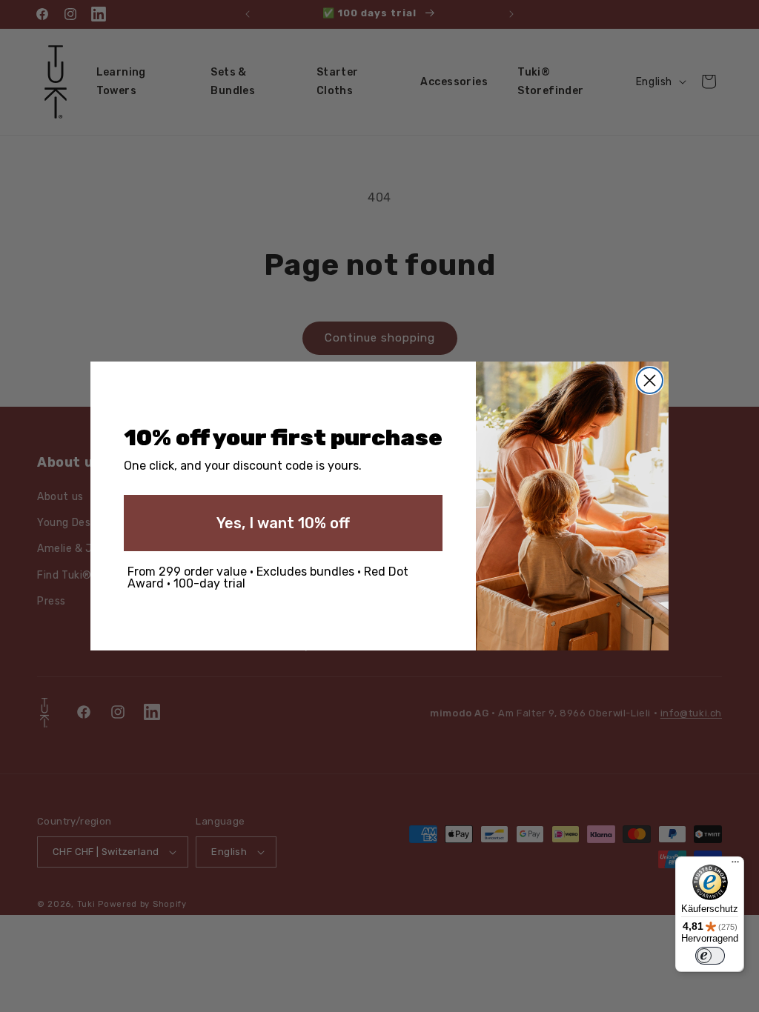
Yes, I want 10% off (283, 523)
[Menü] (735, 865)
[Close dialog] (650, 380)
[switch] (710, 956)
